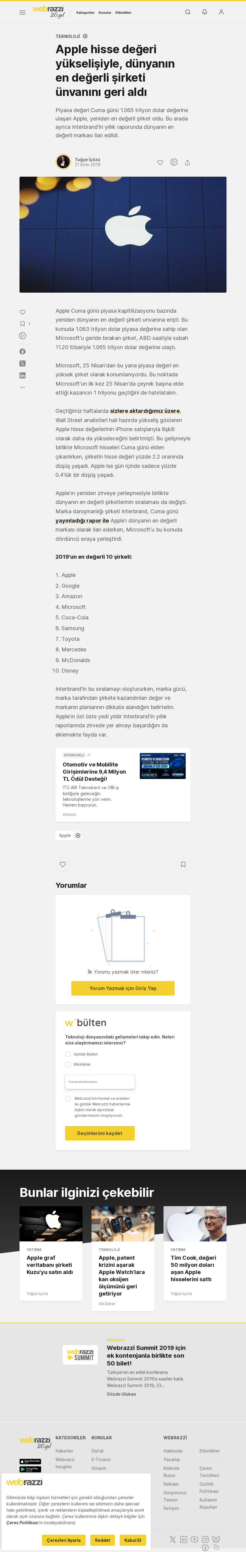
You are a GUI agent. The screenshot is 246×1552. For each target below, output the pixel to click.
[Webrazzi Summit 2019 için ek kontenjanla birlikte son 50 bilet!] (80, 1355)
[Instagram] (204, 1538)
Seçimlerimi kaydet (99, 1133)
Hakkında (173, 1450)
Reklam (171, 1484)
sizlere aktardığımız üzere (145, 411)
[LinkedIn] (183, 1538)
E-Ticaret (101, 1459)
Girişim (99, 1468)
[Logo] (49, 12)
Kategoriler (85, 12)
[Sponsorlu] (163, 766)
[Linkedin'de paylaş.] (23, 375)
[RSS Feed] (215, 1547)
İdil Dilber (107, 1304)
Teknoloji (68, 36)
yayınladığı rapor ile (82, 520)
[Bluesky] (215, 1538)
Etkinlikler (123, 12)
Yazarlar (172, 1459)
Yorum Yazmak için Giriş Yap (123, 988)
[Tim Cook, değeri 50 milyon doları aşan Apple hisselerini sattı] (195, 1223)
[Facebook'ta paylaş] (23, 352)
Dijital (98, 1450)
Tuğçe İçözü (37, 1293)
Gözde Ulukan (121, 1394)
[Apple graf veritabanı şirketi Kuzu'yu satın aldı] (51, 1223)
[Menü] (23, 13)
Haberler (64, 1450)
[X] (172, 1538)
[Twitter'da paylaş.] (23, 363)
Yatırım (34, 1249)
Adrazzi (69, 814)
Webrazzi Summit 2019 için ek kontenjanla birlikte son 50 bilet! (146, 1355)
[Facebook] (204, 1547)
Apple (65, 835)
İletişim (171, 1508)
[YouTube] (193, 1538)
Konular (105, 12)
